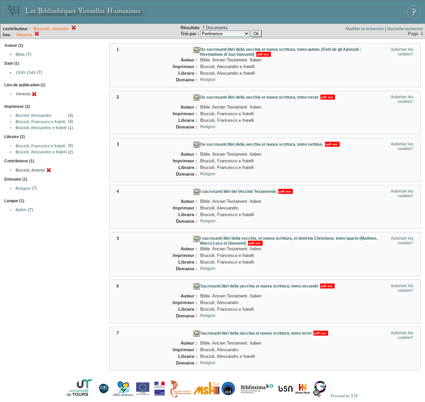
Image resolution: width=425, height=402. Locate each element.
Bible (20, 54)
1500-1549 (26, 72)
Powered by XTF (344, 396)
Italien (21, 209)
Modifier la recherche (365, 29)
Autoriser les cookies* (402, 51)
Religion (23, 188)
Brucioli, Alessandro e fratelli (41, 127)
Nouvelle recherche (405, 29)
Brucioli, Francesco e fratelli (40, 122)
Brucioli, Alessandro (33, 115)
